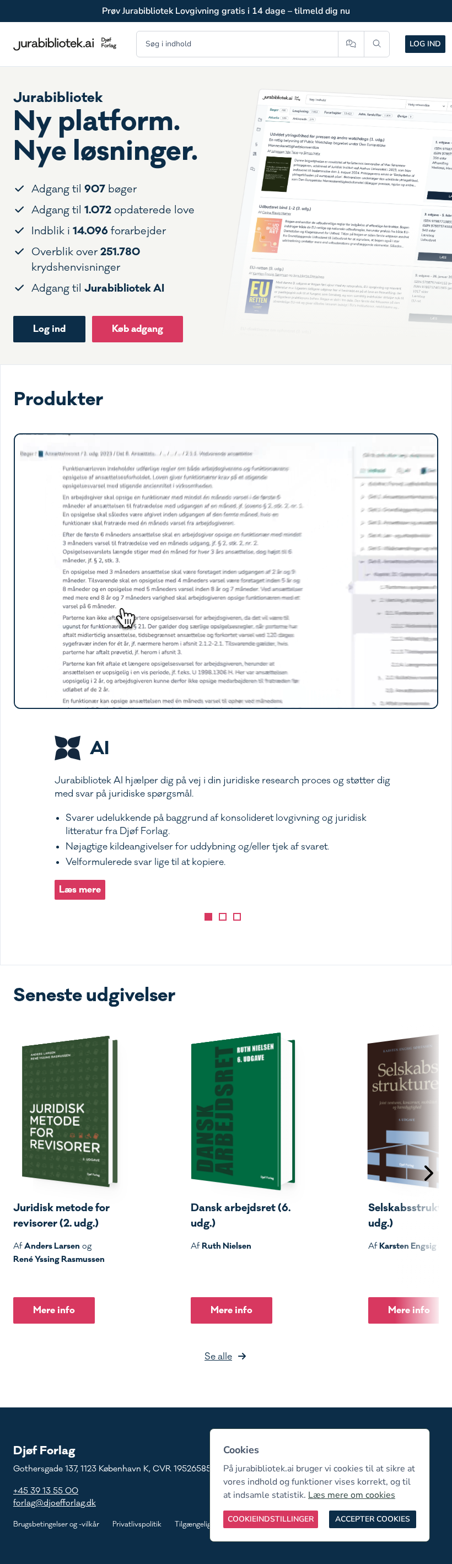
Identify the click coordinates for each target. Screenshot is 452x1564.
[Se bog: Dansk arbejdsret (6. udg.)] (243, 1111)
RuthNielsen (226, 1245)
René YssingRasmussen (59, 1259)
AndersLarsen (52, 1245)
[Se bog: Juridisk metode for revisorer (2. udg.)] (65, 1111)
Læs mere (80, 889)
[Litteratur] (237, 917)
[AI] (208, 917)
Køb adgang (137, 329)
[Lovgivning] (223, 917)
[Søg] (377, 44)
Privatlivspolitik (137, 1524)
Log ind (425, 44)
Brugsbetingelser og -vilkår (56, 1524)
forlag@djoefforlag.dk (54, 1503)
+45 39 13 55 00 (45, 1491)
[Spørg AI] (351, 44)
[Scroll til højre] (428, 1174)
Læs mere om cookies (351, 1495)
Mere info (54, 1310)
